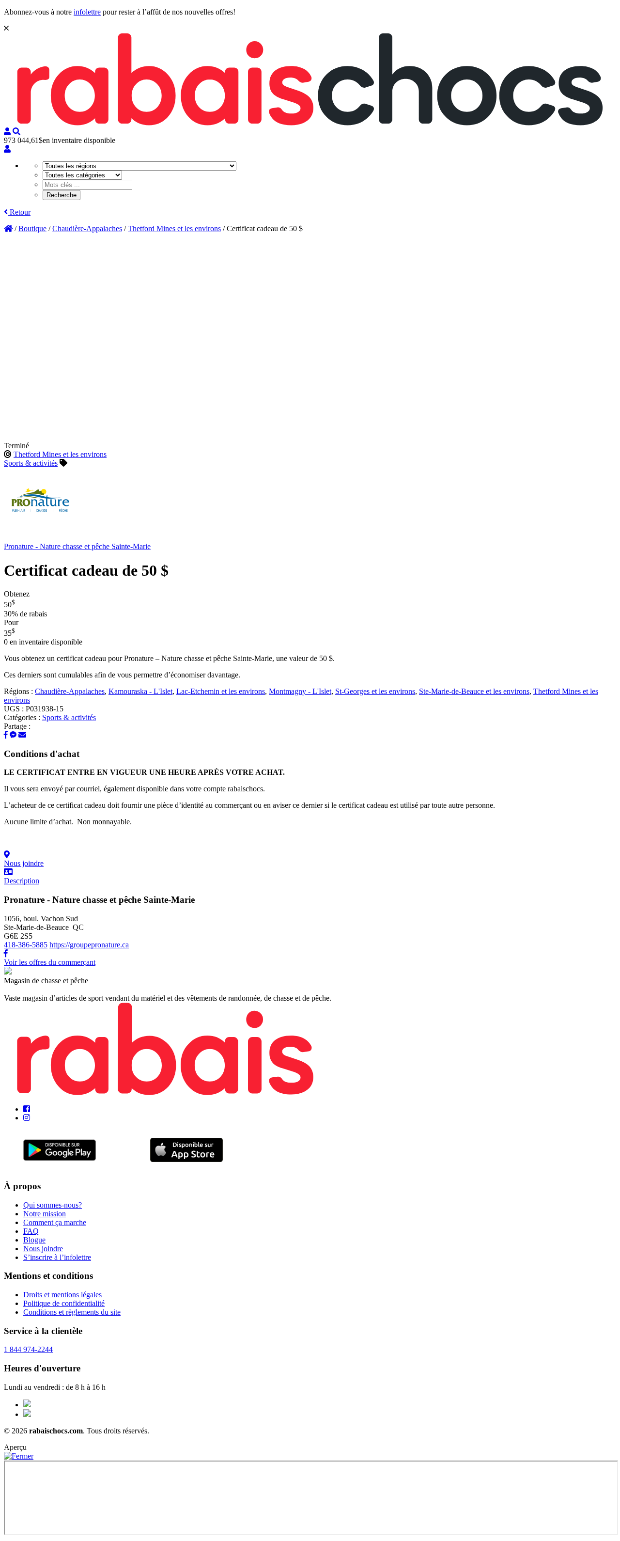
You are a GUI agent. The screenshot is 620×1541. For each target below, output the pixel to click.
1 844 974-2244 (28, 1349)
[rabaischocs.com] (310, 123)
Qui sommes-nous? (52, 1205)
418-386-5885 (25, 945)
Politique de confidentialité (64, 1303)
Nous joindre (43, 1248)
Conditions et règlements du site (72, 1312)
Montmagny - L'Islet (300, 691)
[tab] (310, 859)
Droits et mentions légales (62, 1294)
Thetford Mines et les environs (174, 228)
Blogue (34, 1240)
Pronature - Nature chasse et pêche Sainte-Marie (77, 546)
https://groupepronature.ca (89, 945)
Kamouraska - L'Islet (140, 691)
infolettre (87, 12)
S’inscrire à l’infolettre (57, 1257)
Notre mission (44, 1214)
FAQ (31, 1231)
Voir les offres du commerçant (49, 962)
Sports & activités (31, 463)
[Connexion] (7, 149)
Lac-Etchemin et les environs (220, 691)
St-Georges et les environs (375, 691)
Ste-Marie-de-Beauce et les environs (474, 691)
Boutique (32, 228)
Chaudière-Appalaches (87, 228)
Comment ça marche (54, 1222)
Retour (19, 212)
